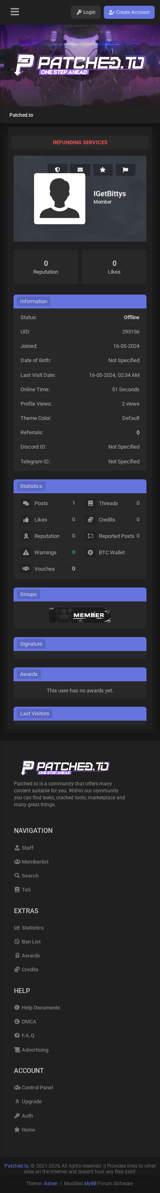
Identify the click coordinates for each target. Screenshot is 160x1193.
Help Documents (40, 1008)
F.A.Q (27, 1035)
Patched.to (21, 115)
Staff (27, 848)
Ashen (51, 1183)
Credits (30, 969)
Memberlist (34, 862)
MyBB (90, 1183)
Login (89, 12)
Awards (30, 956)
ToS (26, 890)
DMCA (29, 1021)
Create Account (132, 12)
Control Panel (37, 1087)
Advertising (34, 1050)
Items (28, 1130)
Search (30, 876)
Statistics (32, 928)
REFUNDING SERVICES (80, 142)
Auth (27, 1116)
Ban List (31, 942)
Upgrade (31, 1101)
